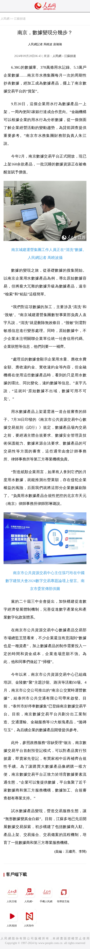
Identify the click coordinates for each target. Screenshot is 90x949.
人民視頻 (12, 925)
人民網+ (28, 901)
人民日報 (12, 901)
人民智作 (29, 925)
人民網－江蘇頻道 (64, 56)
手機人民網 (46, 901)
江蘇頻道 (20, 18)
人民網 (5, 18)
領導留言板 (63, 901)
